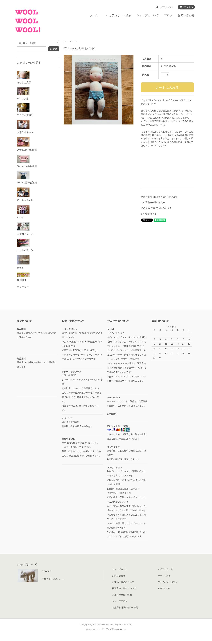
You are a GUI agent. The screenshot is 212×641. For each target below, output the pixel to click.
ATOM (167, 588)
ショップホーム (119, 569)
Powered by (90, 630)
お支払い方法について (123, 582)
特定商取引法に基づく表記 (125, 607)
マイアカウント (166, 7)
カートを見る (164, 575)
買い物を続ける (148, 213)
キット (179, 121)
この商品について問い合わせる (156, 208)
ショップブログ (119, 601)
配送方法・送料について (124, 588)
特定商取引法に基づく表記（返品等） (159, 197)
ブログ (168, 15)
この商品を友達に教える (153, 202)
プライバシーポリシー (168, 582)
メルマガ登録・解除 (122, 595)
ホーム (93, 15)
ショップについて (147, 15)
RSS (160, 588)
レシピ (74, 41)
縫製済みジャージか (166, 121)
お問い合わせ (186, 15)
